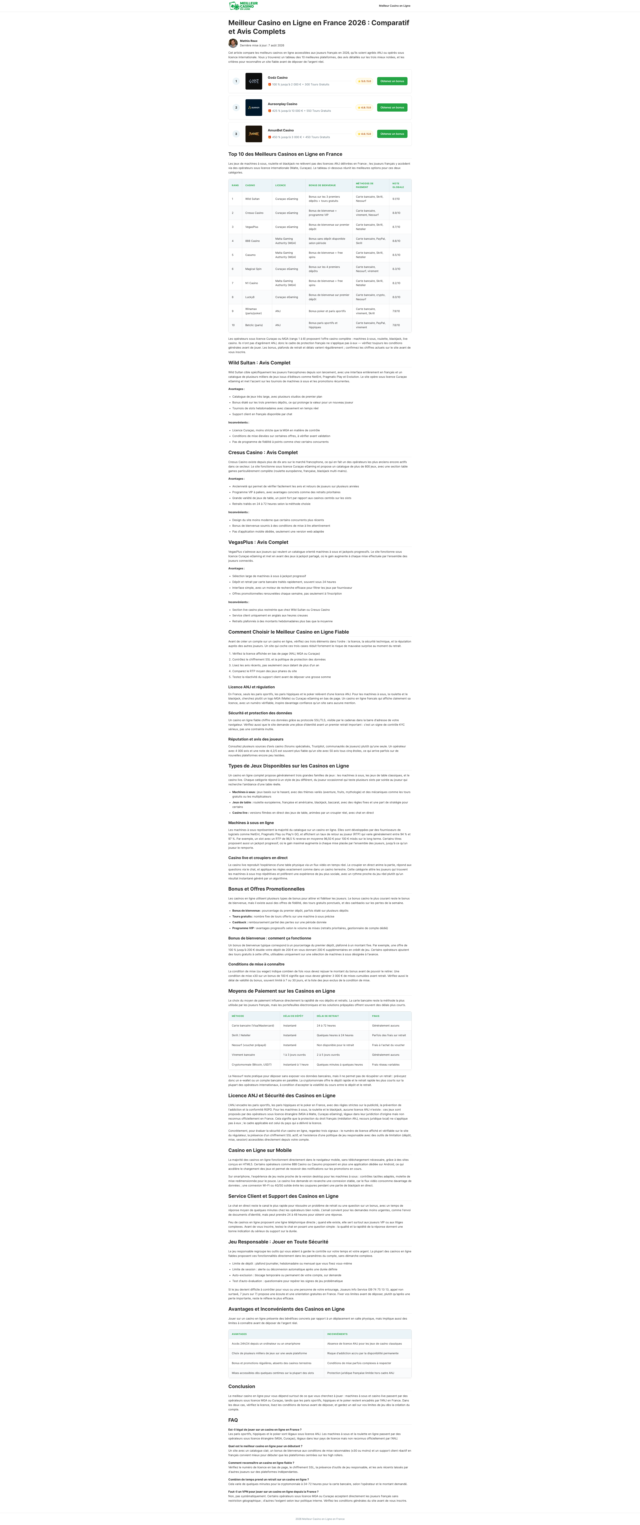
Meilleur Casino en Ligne (394, 5)
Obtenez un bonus (392, 81)
